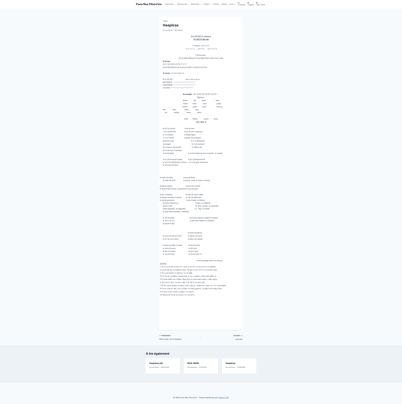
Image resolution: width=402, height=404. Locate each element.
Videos (224, 4)
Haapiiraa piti (156, 363)
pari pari (238, 337)
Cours (165, 21)
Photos (216, 4)
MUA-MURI (193, 363)
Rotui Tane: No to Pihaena (170, 337)
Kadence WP (223, 398)
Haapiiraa (230, 363)
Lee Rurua (168, 30)
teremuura (193, 367)
